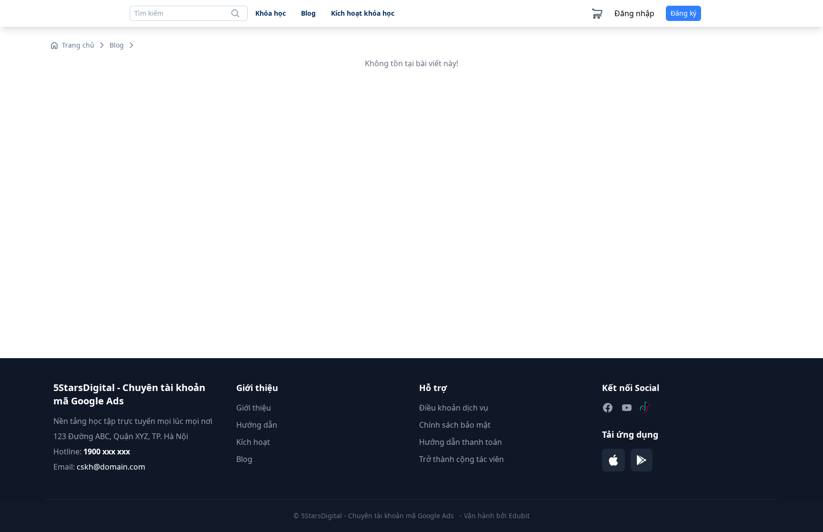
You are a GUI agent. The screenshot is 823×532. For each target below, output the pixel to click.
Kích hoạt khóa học (362, 13)
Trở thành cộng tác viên (461, 459)
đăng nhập (634, 13)
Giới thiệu (253, 407)
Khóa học (270, 13)
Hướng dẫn (256, 425)
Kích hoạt (253, 442)
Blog (308, 13)
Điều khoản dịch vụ (453, 407)
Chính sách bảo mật (455, 425)
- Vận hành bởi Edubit (495, 515)
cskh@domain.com (111, 467)
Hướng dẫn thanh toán (460, 442)
